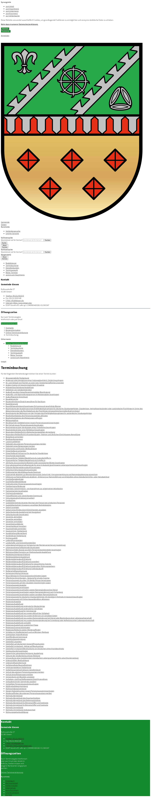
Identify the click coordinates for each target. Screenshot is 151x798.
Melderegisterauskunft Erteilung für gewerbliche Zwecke (28, 564)
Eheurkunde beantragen (15, 455)
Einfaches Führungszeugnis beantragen (21, 470)
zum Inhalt (10, 6)
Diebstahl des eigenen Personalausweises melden (26, 444)
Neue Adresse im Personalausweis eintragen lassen (26, 575)
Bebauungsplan (12, 420)
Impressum (10, 781)
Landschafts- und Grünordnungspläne (21, 542)
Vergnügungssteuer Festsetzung (18, 667)
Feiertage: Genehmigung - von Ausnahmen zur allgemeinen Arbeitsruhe (34, 488)
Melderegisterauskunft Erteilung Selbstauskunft (24, 568)
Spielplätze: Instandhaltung (17, 634)
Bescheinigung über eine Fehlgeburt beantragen (25, 430)
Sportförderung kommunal (16, 637)
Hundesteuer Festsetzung (16, 535)
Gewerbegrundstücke (14, 524)
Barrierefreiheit (12, 783)
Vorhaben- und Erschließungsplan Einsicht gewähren (27, 679)
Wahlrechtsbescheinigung (16, 688)
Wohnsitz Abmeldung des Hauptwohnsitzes (23, 698)
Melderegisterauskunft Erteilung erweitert (22, 561)
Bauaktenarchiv (12, 399)
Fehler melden (12, 785)
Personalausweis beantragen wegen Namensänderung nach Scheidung (34, 592)
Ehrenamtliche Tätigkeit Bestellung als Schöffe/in (25, 460)
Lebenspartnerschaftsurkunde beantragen (23, 547)
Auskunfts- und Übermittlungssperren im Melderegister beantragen (32, 394)
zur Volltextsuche (13, 16)
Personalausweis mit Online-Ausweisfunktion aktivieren (27, 599)
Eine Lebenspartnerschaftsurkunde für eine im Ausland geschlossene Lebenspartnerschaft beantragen (47, 465)
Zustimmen (6, 31)
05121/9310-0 (15, 296)
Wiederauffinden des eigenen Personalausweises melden (29, 693)
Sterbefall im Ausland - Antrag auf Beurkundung (24, 646)
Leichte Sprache (12, 233)
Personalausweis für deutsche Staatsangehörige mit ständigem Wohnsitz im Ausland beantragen (44, 597)
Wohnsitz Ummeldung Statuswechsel (20, 710)
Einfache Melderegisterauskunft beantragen (23, 467)
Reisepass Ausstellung (14, 604)
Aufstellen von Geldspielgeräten (19, 390)
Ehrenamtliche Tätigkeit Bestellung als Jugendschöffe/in (28, 458)
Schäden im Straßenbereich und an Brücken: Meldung (27, 632)
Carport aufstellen (13, 441)
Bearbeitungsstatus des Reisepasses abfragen (24, 418)
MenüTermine (4, 246)
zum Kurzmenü (12, 13)
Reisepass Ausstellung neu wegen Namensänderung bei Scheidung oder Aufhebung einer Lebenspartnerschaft (50, 620)
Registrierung (11, 263)
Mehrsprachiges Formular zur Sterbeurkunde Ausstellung (28, 552)
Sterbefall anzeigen (14, 641)
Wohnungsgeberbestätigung (17, 712)
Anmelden (5, 35)
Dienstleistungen (12, 268)
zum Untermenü (12, 11)
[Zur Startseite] (72, 220)
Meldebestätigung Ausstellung (18, 557)
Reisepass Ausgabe (13, 601)
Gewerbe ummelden (14, 521)
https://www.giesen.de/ (19, 303)
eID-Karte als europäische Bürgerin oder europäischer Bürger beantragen (35, 462)
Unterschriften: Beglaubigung (17, 660)
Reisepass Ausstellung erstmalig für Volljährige (24, 608)
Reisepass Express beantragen (18, 627)
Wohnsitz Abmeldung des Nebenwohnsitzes (23, 700)
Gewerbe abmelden (14, 517)
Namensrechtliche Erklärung (17, 573)
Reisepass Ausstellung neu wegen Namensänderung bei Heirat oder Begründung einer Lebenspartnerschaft (49, 618)
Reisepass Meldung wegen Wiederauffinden (23, 630)
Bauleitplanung (12, 404)
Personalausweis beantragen (17, 587)
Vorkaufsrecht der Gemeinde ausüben (21, 681)
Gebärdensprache (13, 231)
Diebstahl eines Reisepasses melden (20, 446)
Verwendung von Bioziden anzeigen (20, 677)
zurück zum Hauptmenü (15, 275)
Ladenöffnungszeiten (14, 540)
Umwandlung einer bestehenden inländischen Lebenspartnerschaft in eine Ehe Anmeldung (42, 658)
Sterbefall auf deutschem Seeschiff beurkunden (25, 644)
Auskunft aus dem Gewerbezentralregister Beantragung (28, 392)
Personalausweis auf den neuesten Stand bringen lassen (28, 582)
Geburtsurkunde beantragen (17, 514)
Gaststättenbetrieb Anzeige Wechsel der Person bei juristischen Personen (35, 502)
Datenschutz (11, 788)
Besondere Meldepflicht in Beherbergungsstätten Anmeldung (30, 432)
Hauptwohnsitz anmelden (16, 528)
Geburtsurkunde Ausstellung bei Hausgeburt (23, 512)
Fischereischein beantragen (17, 491)
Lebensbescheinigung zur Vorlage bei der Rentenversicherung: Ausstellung (36, 545)
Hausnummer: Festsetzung (16, 531)
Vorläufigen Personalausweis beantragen (22, 684)
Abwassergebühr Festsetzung (17, 378)
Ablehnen (5, 29)
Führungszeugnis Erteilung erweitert (20, 498)
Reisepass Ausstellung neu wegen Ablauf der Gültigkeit (27, 613)
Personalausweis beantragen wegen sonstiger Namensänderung (31, 594)
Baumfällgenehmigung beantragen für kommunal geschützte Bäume (33, 406)
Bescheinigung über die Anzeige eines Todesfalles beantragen (31, 427)
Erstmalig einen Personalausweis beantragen (24, 484)
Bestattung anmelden (14, 437)
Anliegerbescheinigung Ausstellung (20, 387)
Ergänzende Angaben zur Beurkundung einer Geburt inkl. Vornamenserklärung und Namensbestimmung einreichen (51, 474)
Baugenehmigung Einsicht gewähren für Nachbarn (25, 401)
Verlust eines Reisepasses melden (19, 674)
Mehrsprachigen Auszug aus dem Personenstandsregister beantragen (33, 550)
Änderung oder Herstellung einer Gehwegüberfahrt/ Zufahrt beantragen (34, 380)
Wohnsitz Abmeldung (14, 695)
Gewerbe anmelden (14, 519)
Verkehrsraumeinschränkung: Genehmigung (23, 670)
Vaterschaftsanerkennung (16, 663)
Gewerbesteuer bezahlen (16, 526)
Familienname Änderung (15, 486)
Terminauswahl (12, 270)
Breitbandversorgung (14, 439)
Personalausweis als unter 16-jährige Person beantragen (28, 580)
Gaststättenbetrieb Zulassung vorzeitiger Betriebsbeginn (28, 505)
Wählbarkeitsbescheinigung (17, 686)
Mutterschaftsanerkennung (16, 571)
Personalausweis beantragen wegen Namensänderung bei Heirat (32, 590)
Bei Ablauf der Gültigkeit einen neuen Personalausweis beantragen (32, 422)
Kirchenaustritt (11, 538)
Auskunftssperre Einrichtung (17, 397)
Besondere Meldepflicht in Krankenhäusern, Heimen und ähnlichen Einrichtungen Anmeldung (43, 434)
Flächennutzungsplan (14, 493)
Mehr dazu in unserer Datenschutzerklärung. (19, 24)
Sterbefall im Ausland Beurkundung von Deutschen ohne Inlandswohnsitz (35, 648)
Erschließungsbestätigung (16, 481)
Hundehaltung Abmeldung (16, 533)
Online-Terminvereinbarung (17, 332)
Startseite (10, 328)
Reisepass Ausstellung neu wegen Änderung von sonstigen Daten (31, 615)
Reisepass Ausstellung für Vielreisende (21, 611)
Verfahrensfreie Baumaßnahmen (19, 665)
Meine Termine (12, 272)
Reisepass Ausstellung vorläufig (18, 623)
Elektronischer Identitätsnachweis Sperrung (23, 472)
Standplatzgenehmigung (16, 639)
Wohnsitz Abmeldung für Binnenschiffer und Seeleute (27, 703)
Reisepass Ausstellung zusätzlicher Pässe (22, 625)
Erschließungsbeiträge (15, 479)
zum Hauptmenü (12, 9)
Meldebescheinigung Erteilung (18, 554)
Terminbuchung (12, 265)
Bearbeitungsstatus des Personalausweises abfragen (27, 415)
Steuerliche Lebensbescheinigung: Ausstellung (24, 653)
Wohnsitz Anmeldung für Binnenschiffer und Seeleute (27, 705)
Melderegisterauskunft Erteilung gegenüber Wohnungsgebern (30, 566)
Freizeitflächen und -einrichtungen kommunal (24, 495)
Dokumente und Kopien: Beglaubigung (21, 448)
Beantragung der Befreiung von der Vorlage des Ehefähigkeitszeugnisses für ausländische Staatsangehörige (49, 413)
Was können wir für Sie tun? (12, 240)
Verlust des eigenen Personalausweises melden (25, 672)
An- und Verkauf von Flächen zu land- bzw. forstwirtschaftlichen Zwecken (35, 382)
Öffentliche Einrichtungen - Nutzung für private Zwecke (27, 578)
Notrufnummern (12, 790)
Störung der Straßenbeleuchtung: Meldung (23, 655)
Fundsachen (10, 500)
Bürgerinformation (13, 330)
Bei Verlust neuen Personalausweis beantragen (24, 425)
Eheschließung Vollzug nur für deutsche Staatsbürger (27, 453)
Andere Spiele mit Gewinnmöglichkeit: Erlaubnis (25, 385)
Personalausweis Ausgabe (16, 585)
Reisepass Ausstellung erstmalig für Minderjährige (25, 606)
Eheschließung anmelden (16, 451)
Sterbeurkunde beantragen (17, 651)
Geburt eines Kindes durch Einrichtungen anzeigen (26, 510)
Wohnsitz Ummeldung (14, 707)
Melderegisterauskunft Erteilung (18, 559)
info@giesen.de (15, 300)
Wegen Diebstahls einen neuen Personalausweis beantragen (30, 691)
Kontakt (9, 795)
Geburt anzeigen (12, 507)
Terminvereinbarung (9, 323)
